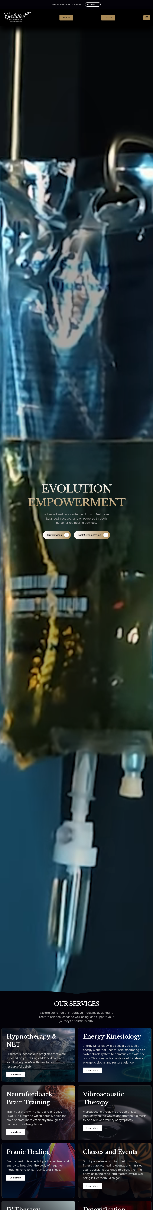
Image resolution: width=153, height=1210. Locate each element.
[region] (115, 1169)
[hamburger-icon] (146, 17)
